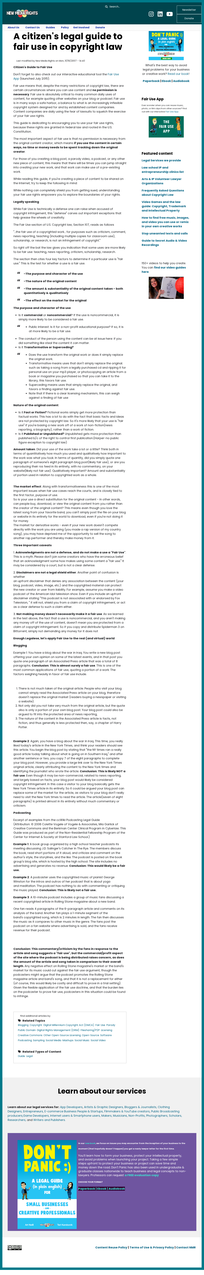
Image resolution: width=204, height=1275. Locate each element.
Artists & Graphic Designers (103, 1107)
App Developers (71, 1107)
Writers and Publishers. (49, 1120)
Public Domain (27, 1030)
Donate (189, 18)
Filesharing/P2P (90, 1030)
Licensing (106, 1030)
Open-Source (90, 1035)
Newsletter (189, 10)
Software (106, 1035)
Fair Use (100, 1025)
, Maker (105, 1116)
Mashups (67, 1040)
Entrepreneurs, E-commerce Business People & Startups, (63, 1111)
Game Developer (35, 1116)
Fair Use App (172, 111)
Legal (29, 1056)
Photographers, (156, 1116)
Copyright (36, 1025)
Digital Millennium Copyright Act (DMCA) (68, 1025)
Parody (110, 1025)
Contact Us (32, 27)
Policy (65, 27)
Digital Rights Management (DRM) (58, 1030)
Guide (21, 1056)
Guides (50, 27)
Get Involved (81, 27)
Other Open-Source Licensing (62, 1035)
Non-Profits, (136, 1116)
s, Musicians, (119, 1116)
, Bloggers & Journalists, (140, 1107)
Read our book (178, 74)
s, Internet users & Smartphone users (73, 1116)
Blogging (23, 1025)
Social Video (98, 1040)
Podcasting (25, 1040)
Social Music (82, 1040)
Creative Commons (30, 1035)
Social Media (53, 1040)
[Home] (22, 13)
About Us (13, 27)
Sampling (39, 1040)
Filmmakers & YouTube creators (127, 1111)
